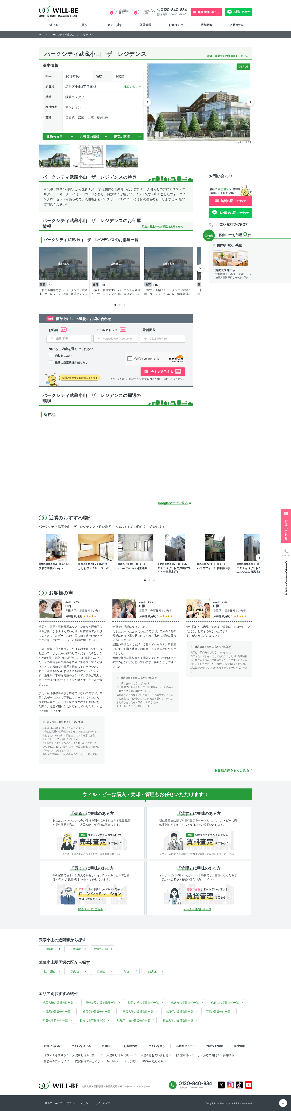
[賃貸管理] (199, 894)
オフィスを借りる (55, 1055)
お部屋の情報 (89, 137)
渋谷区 (75, 971)
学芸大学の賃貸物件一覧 (138, 1011)
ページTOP (283, 1103)
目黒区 (101, 971)
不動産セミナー (185, 1046)
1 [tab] (115, 305)
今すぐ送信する (165, 372)
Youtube (249, 1085)
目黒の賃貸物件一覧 (92, 1020)
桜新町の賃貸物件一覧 (179, 1011)
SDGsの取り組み (152, 1061)
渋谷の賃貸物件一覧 (55, 1020)
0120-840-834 (174, 9)
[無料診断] (92, 839)
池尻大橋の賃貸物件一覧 (58, 1002)
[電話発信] (286, 574)
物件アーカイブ (53, 1103)
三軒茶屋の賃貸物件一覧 (101, 1002)
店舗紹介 (207, 25)
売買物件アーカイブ (87, 1061)
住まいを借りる (81, 1046)
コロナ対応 (129, 1061)
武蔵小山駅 (101, 949)
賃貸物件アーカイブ (56, 1061)
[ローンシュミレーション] (92, 894)
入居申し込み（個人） (86, 1055)
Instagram (230, 1085)
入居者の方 (237, 25)
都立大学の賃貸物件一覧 (178, 1020)
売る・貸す (114, 25)
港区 (126, 971)
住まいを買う (156, 1046)
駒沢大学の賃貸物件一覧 (143, 1002)
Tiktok (239, 1085)
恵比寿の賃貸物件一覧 (185, 1002)
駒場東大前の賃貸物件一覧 (133, 1020)
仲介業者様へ (183, 1055)
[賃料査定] (199, 839)
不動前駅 (75, 949)
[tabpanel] (64, 272)
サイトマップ (102, 1103)
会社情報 (239, 1046)
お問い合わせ (241, 11)
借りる (53, 25)
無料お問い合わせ (209, 12)
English (111, 1061)
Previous (147, 102)
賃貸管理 (145, 25)
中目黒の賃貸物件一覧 (56, 1011)
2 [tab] (120, 305)
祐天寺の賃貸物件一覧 (96, 1011)
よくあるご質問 (207, 1055)
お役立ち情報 (214, 1046)
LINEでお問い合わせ (234, 213)
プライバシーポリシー (78, 1103)
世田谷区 (49, 971)
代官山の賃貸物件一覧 (225, 1002)
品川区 (152, 971)
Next (250, 102)
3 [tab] (124, 305)
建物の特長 (54, 137)
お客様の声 (176, 25)
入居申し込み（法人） (120, 1055)
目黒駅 (49, 949)
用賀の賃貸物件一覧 (217, 1011)
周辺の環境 (122, 137)
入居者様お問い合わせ (154, 1055)
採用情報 (228, 1055)
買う (84, 25)
